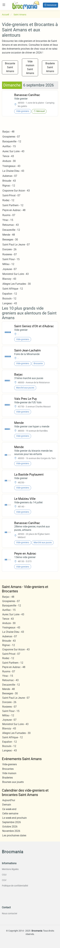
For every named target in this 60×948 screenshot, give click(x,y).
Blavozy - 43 (9, 278)
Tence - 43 (8, 156)
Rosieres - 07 (9, 254)
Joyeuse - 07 (9, 269)
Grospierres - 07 (11, 136)
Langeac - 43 (9, 303)
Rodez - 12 (8, 200)
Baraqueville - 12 (11, 141)
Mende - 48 (8, 234)
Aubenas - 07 (9, 175)
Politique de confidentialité (15, 885)
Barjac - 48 (8, 131)
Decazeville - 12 (11, 229)
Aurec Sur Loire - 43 (13, 151)
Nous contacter (9, 913)
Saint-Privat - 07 (11, 195)
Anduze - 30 (9, 161)
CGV (4, 880)
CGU (4, 875)
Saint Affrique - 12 (12, 288)
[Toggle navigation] (4, 5)
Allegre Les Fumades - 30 (16, 283)
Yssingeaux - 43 (11, 166)
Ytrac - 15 (7, 220)
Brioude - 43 (9, 180)
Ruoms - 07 (8, 215)
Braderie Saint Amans (50, 67)
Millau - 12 (8, 264)
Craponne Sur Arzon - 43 (16, 190)
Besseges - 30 (10, 239)
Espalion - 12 (9, 293)
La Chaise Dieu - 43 (13, 170)
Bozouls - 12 (9, 298)
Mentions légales (10, 869)
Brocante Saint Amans (10, 67)
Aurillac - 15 (9, 146)
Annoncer (52, 5)
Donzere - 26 (9, 249)
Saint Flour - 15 (11, 259)
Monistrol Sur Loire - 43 (15, 273)
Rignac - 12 (8, 185)
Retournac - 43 (10, 224)
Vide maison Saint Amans (30, 67)
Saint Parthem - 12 (12, 205)
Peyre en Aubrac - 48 (13, 210)
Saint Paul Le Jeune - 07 (16, 244)
